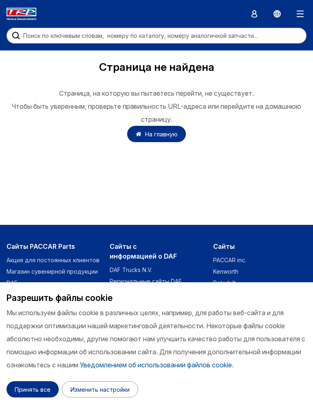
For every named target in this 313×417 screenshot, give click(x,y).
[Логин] (254, 14)
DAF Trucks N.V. (131, 269)
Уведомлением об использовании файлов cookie (156, 365)
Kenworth (225, 271)
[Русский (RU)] (277, 14)
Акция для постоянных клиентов (53, 260)
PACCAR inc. (229, 260)
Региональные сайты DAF (146, 281)
